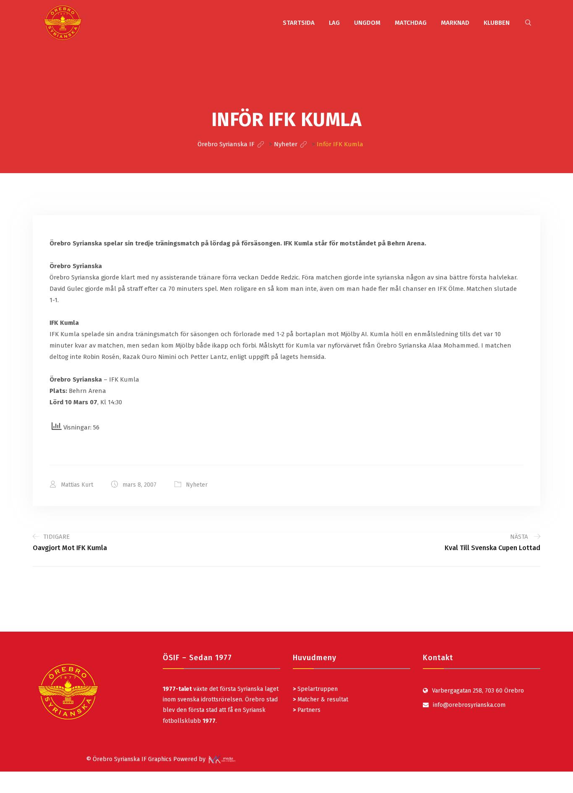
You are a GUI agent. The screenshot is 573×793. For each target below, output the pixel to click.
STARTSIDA (299, 22)
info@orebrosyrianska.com (469, 705)
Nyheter (197, 484)
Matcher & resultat (320, 699)
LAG (334, 22)
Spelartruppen (317, 689)
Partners (306, 710)
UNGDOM (367, 22)
